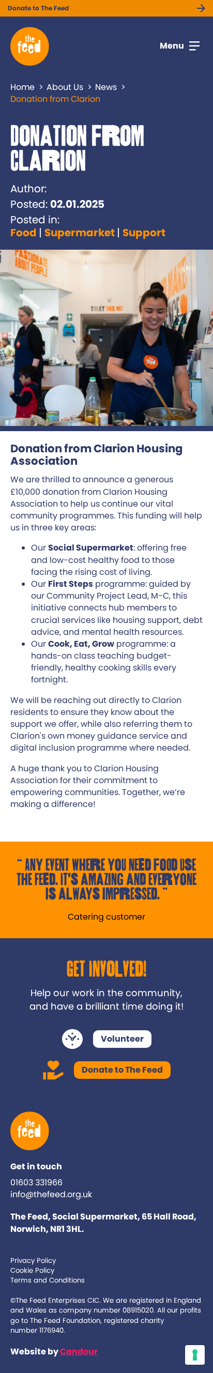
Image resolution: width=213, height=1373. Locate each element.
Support (144, 232)
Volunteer (122, 1039)
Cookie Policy (32, 1270)
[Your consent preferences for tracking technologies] (195, 1355)
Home (22, 87)
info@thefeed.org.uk (51, 1194)
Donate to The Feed (38, 8)
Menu (172, 46)
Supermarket (79, 232)
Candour (79, 1351)
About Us (65, 87)
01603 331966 (36, 1182)
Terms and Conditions (47, 1280)
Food (23, 232)
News (106, 87)
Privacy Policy (33, 1260)
